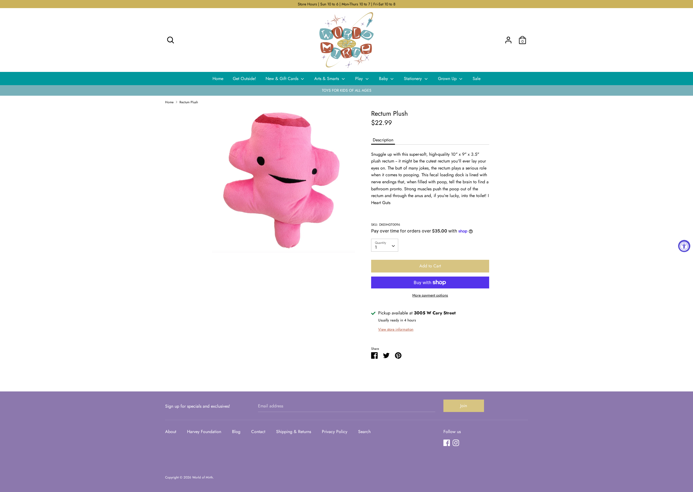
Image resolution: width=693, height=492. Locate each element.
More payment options (430, 295)
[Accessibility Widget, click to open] (684, 246)
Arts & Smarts (327, 78)
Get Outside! (244, 78)
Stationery (413, 78)
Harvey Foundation (204, 431)
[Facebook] (446, 443)
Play (359, 78)
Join (463, 406)
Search (364, 431)
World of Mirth (202, 477)
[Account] (508, 38)
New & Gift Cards (283, 78)
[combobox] (384, 245)
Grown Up (448, 78)
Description (383, 140)
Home (218, 78)
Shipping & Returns (293, 431)
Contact (258, 431)
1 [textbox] (376, 247)
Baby (384, 78)
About (170, 431)
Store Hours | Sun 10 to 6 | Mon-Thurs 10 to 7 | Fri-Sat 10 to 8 (346, 4)
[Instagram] (456, 443)
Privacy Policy (334, 431)
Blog (236, 431)
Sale (476, 78)
